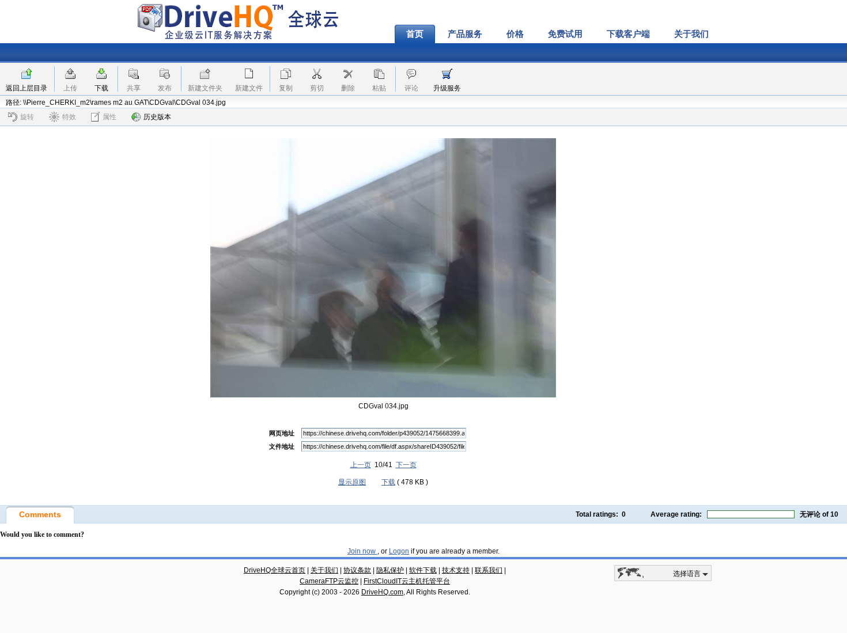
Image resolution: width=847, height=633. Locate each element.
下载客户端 (628, 34)
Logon (399, 551)
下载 (101, 88)
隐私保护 (390, 570)
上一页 (360, 465)
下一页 (406, 465)
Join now (362, 551)
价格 (515, 34)
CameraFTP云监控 (329, 581)
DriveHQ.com (382, 592)
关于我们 (691, 34)
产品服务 (465, 34)
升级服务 (447, 88)
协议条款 (357, 570)
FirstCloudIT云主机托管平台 (407, 581)
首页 (414, 34)
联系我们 (488, 570)
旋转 (27, 117)
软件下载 (423, 570)
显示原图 (352, 482)
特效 (69, 117)
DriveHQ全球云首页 (274, 570)
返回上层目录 (26, 88)
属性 (109, 117)
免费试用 (565, 34)
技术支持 (456, 570)
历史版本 (157, 117)
